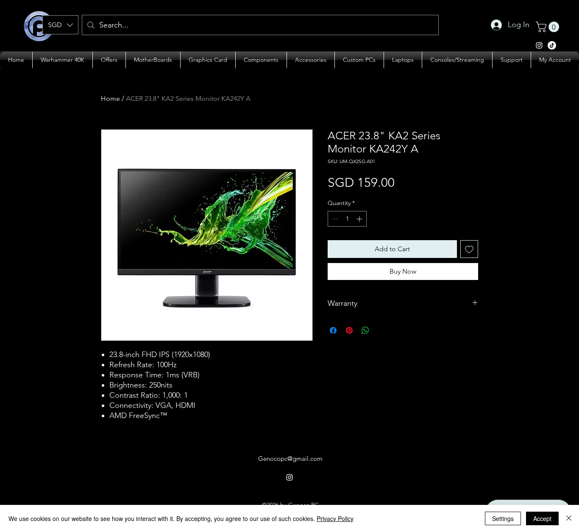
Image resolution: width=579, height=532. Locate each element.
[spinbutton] (347, 218)
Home (110, 98)
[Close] (569, 518)
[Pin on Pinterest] (349, 330)
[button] (60, 24)
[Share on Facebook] (333, 330)
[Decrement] (334, 218)
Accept (542, 518)
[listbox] (60, 24)
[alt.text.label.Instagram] (552, 45)
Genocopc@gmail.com (290, 458)
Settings (503, 518)
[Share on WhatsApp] (365, 330)
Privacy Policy (335, 518)
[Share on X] (381, 330)
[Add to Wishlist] (469, 249)
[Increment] (360, 218)
